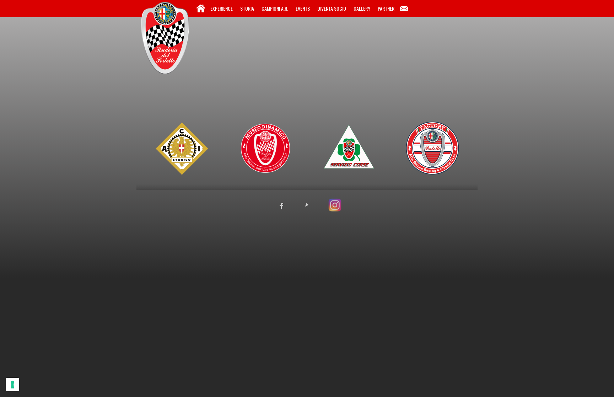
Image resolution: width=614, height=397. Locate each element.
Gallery (362, 8)
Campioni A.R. (275, 8)
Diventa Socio (331, 8)
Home (200, 8)
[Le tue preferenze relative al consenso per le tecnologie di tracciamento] (12, 384)
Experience (221, 8)
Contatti (404, 8)
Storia (247, 8)
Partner (386, 8)
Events (303, 8)
